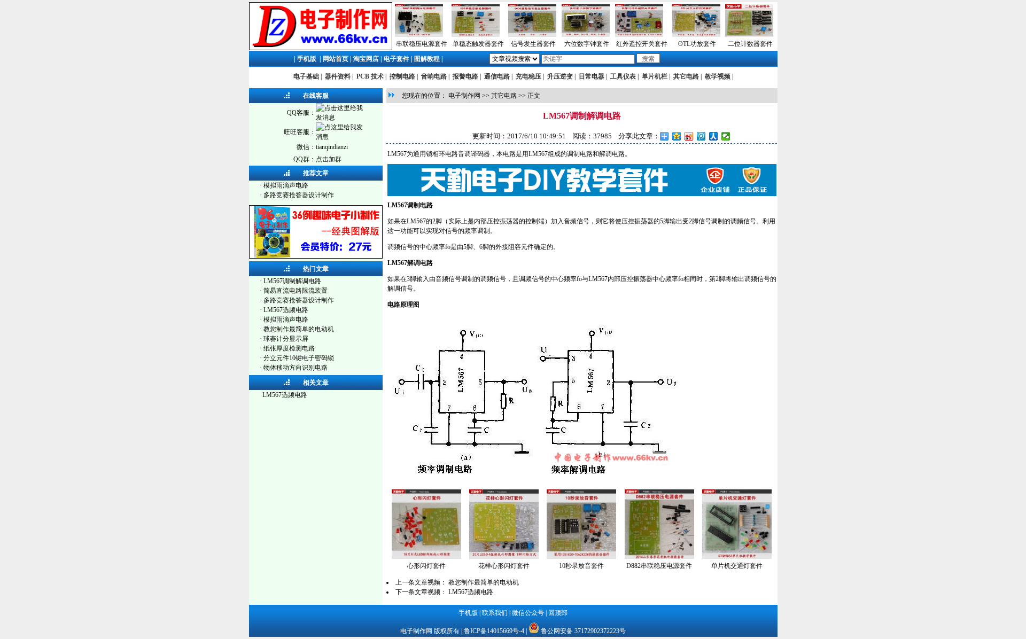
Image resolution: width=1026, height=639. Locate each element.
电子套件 (396, 59)
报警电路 (465, 76)
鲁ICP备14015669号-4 (494, 631)
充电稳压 (528, 76)
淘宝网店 (366, 59)
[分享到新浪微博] (689, 136)
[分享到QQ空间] (676, 136)
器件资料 (338, 76)
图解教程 (427, 59)
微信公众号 (528, 613)
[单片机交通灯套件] (737, 556)
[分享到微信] (725, 136)
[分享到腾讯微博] (701, 136)
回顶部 (558, 613)
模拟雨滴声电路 (285, 185)
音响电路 (434, 76)
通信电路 (497, 76)
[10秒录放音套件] (581, 556)
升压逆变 (560, 76)
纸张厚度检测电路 (289, 348)
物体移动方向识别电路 (295, 367)
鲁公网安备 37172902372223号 (583, 631)
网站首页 (335, 59)
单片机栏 (654, 76)
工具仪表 (623, 76)
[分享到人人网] (713, 136)
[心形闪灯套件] (426, 556)
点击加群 (328, 159)
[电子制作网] (320, 48)
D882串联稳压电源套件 (659, 566)
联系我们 (495, 613)
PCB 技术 (370, 76)
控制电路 (402, 76)
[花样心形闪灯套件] (504, 556)
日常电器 (591, 76)
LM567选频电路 (285, 310)
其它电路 (686, 76)
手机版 (306, 59)
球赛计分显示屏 (285, 338)
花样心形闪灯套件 (504, 566)
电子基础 (306, 76)
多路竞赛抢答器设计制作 (298, 195)
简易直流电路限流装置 (295, 290)
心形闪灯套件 (426, 566)
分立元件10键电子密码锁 (298, 358)
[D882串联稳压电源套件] (659, 556)
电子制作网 (464, 95)
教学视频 (717, 76)
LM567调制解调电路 (292, 281)
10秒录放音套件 (581, 566)
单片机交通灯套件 (737, 566)
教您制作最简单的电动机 (298, 329)
